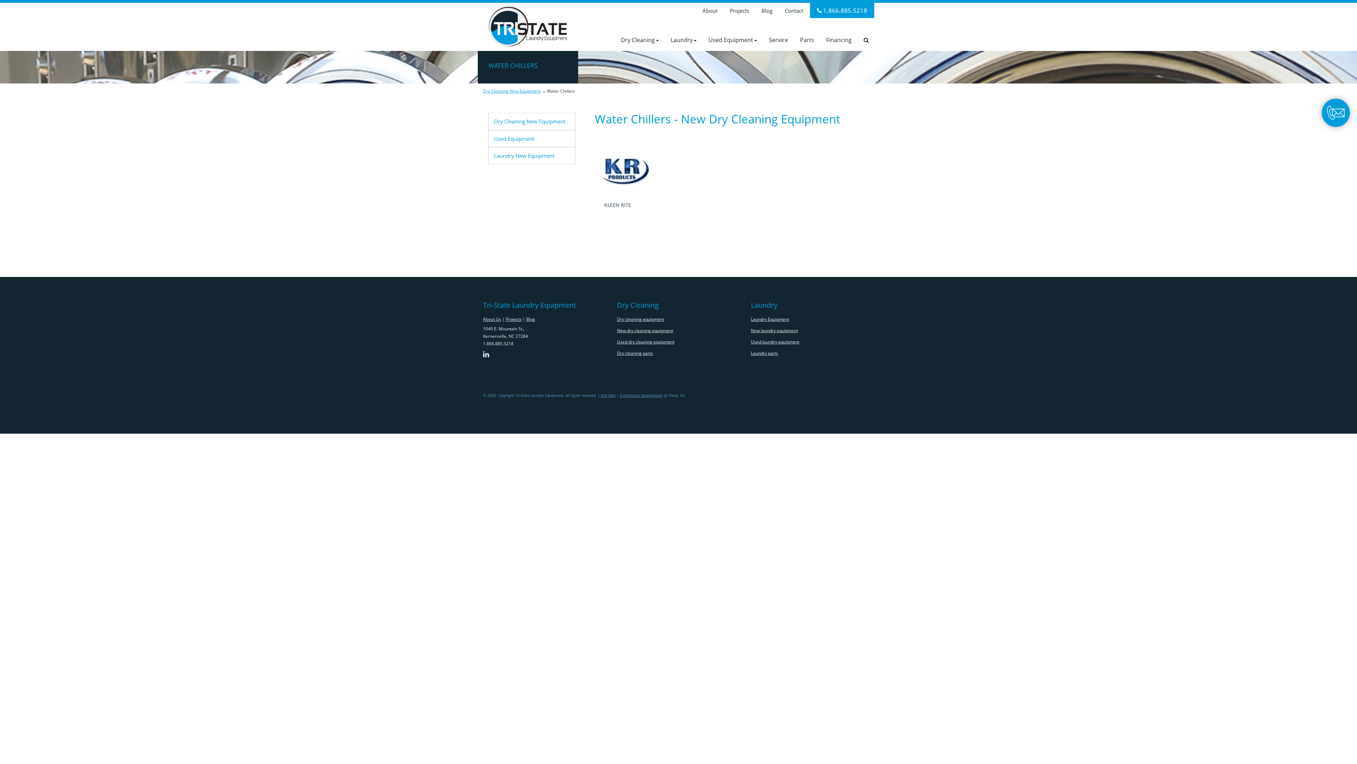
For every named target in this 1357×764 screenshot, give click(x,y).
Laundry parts (764, 353)
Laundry (682, 40)
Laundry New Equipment (524, 155)
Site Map (608, 395)
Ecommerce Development (641, 395)
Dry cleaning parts (635, 353)
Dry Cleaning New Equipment (512, 91)
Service (778, 40)
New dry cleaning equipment (645, 331)
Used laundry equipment (775, 342)
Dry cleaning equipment (640, 319)
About (710, 10)
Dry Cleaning (638, 40)
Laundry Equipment (770, 319)
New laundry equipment (774, 331)
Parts (807, 40)
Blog (767, 10)
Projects (739, 10)
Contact (794, 10)
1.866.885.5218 (844, 10)
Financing (839, 40)
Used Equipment (731, 40)
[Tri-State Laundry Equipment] (528, 25)
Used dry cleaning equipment (646, 342)
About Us (492, 319)
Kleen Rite (617, 205)
